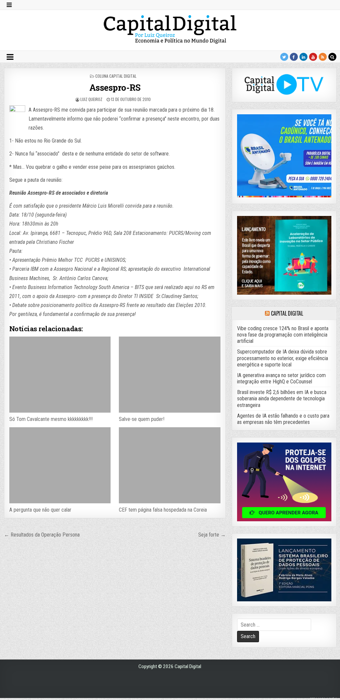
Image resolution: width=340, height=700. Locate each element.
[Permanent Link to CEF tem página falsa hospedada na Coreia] (169, 465)
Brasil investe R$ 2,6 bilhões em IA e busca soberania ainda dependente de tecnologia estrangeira (281, 398)
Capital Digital (287, 313)
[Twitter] (284, 57)
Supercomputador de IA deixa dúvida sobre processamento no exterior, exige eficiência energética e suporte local (282, 358)
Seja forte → (212, 535)
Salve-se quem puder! (141, 419)
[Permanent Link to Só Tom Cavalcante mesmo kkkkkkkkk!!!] (60, 375)
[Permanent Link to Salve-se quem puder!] (169, 375)
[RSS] (323, 57)
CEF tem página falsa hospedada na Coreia (163, 510)
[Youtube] (313, 57)
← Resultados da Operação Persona (42, 535)
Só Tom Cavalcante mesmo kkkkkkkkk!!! (51, 419)
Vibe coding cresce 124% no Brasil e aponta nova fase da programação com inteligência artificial (282, 334)
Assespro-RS (114, 87)
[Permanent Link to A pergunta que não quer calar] (60, 465)
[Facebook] (294, 57)
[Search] (332, 57)
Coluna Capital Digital (115, 76)
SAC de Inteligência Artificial (323, 698)
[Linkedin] (303, 57)
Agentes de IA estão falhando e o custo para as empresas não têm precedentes (283, 419)
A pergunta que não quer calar (40, 510)
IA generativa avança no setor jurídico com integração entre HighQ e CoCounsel (281, 378)
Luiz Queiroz (91, 99)
